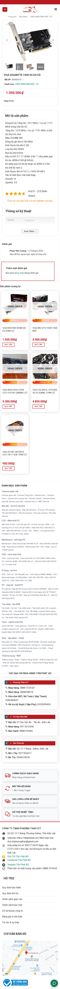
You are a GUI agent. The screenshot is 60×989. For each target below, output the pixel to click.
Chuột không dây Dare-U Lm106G (32, 648)
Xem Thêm (30, 231)
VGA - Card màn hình (10, 558)
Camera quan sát (9, 495)
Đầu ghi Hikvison (29, 510)
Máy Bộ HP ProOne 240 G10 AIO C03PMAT (29, 589)
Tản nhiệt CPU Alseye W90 (13, 614)
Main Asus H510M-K (15, 547)
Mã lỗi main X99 (32, 547)
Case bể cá (32, 626)
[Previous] (7, 40)
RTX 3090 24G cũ (26, 561)
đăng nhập (19, 273)
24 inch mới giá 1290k (40, 524)
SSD (3, 574)
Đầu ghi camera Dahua (11, 510)
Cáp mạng (14, 666)
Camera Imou (40, 495)
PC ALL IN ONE (16, 595)
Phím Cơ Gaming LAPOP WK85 (26, 642)
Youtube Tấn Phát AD (18, 864)
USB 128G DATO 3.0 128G (21, 581)
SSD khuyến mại (22, 574)
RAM (48, 547)
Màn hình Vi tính (8, 524)
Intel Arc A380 (11, 561)
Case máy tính (7, 626)
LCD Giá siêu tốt (23, 524)
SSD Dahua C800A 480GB (41, 574)
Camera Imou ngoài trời (17, 498)
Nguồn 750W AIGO (46, 629)
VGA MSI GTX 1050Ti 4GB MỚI (44, 329)
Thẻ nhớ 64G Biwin (9, 513)
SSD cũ (10, 574)
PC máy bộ (6, 589)
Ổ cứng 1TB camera (46, 510)
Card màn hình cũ (28, 558)
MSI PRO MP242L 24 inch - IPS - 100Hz (22, 531)
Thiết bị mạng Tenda (29, 660)
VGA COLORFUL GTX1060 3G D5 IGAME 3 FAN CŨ (44, 391)
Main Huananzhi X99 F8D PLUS (25, 544)
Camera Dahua (49, 498)
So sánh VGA (10, 564)
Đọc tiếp (8, 345)
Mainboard (6, 544)
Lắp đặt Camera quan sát (12, 501)
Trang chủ (12, 17)
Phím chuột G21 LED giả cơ (29, 645)
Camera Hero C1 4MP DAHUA (36, 501)
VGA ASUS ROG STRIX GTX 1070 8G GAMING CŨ (14, 391)
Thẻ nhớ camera (25, 513)
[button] (4, 9)
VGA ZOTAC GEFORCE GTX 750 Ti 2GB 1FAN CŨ (14, 453)
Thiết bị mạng (7, 660)
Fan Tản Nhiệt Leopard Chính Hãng (40, 611)
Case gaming (20, 626)
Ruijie (17, 660)
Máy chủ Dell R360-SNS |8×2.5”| (37, 595)
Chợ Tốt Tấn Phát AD (18, 856)
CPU (42, 547)
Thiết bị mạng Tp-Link (48, 660)
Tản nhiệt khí (19, 611)
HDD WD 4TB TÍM (36, 577)
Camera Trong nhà (25, 495)
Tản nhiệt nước (24, 608)
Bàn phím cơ (7, 642)
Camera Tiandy (35, 498)
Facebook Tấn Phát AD (19, 860)
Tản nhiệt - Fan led (9, 608)
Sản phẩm (23, 17)
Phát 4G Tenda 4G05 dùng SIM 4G (17, 663)
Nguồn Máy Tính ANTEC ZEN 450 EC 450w (19, 632)
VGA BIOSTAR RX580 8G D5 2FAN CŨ (14, 329)
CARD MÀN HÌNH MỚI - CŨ (41, 17)
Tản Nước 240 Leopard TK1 (17, 617)
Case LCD (43, 626)
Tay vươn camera (40, 513)
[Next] (53, 40)
